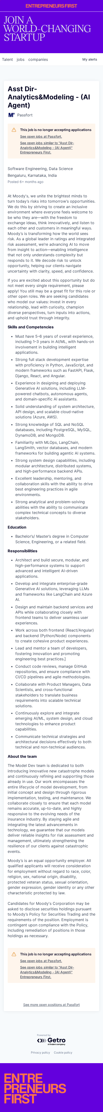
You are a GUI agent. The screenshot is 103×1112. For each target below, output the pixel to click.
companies (38, 59)
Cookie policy (63, 1052)
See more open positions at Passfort (51, 1005)
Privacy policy (40, 1052)
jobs (20, 59)
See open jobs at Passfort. (41, 136)
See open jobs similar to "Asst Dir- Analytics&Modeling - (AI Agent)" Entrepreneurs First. (47, 147)
